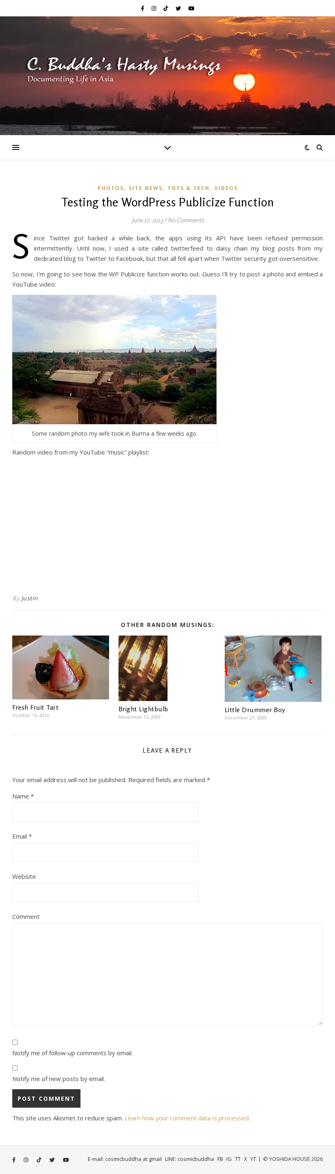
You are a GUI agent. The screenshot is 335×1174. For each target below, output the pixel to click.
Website (24, 876)
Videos (226, 188)
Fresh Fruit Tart (35, 707)
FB (220, 1159)
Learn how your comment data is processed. (187, 1118)
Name (23, 796)
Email (22, 836)
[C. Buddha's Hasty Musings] (167, 75)
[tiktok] (166, 8)
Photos (111, 188)
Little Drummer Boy (255, 710)
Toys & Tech (189, 188)
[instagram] (154, 8)
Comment (26, 916)
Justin (29, 598)
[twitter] (179, 8)
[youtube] (191, 8)
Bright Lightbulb (143, 709)
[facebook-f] (143, 8)
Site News (146, 188)
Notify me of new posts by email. (58, 1078)
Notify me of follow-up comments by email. (72, 1053)
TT (238, 1159)
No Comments (186, 220)
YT (253, 1159)
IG (229, 1159)
